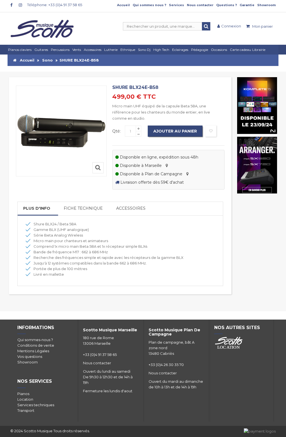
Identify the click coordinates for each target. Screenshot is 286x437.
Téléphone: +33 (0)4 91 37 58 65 (54, 5)
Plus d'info (36, 208)
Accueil (123, 5)
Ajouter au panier (175, 131)
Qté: (116, 131)
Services (176, 5)
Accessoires (131, 208)
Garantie (247, 5)
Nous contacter (200, 5)
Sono (47, 60)
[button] (180, 50)
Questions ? (226, 5)
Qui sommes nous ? (149, 5)
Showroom (266, 5)
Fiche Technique (83, 208)
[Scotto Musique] (52, 29)
